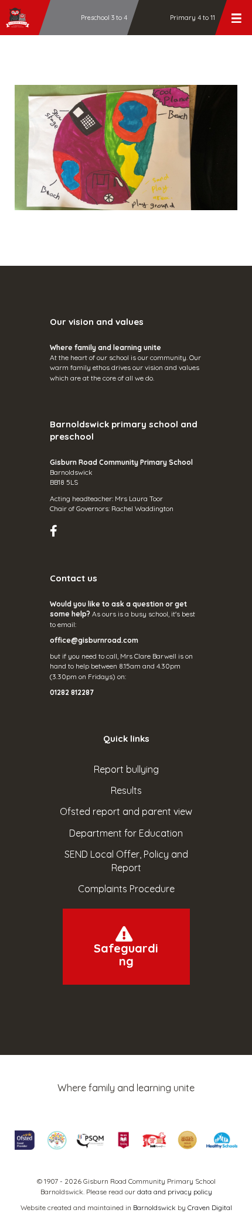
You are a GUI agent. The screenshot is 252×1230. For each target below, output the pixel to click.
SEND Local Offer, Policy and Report (126, 860)
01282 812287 (72, 692)
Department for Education (126, 833)
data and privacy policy (174, 1191)
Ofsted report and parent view (126, 811)
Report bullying (126, 769)
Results (126, 790)
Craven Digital (210, 1207)
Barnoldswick (154, 1207)
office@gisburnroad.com (94, 640)
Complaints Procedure (126, 889)
